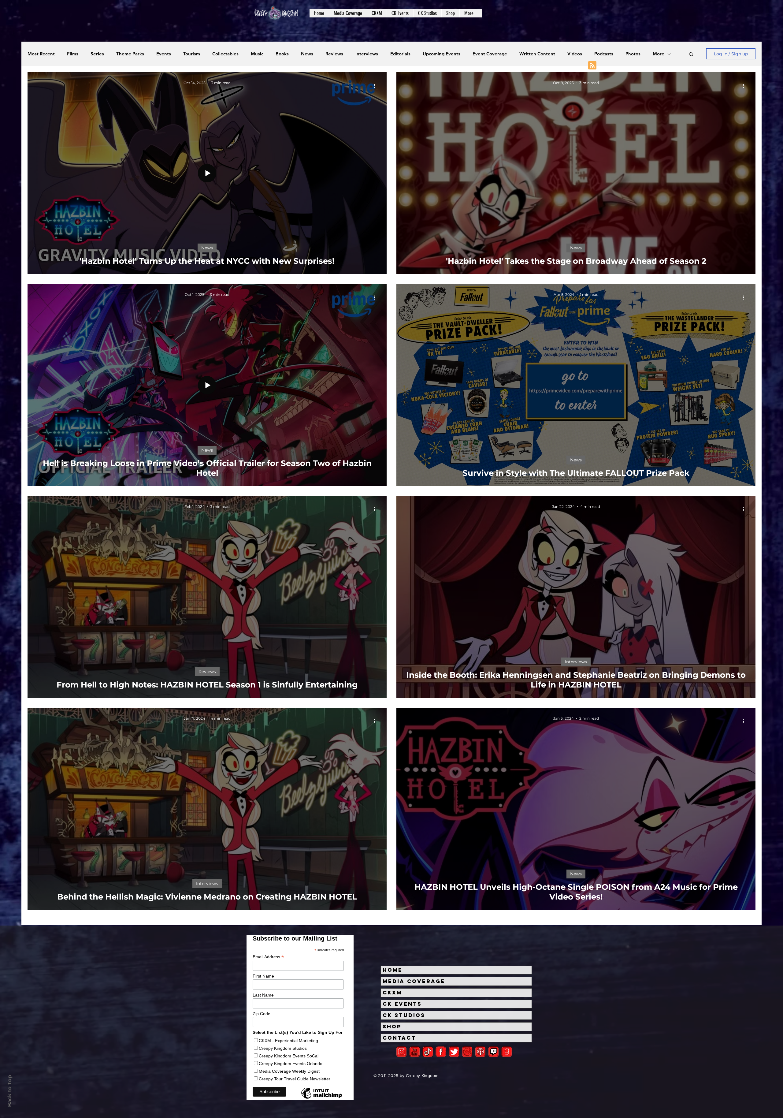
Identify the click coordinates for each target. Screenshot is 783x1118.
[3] (441, 1051)
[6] (467, 1051)
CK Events (402, 1004)
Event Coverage (490, 54)
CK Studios (404, 1015)
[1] (427, 1051)
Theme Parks (130, 54)
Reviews (334, 54)
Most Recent (41, 54)
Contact (399, 1037)
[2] (401, 1051)
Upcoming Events (441, 54)
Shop (392, 1026)
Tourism (191, 54)
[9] (506, 1051)
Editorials (400, 54)
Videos (574, 54)
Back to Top (9, 1091)
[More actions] (376, 85)
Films (72, 54)
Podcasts (603, 54)
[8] (493, 1051)
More (658, 54)
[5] (414, 1051)
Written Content (537, 54)
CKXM (392, 992)
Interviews (366, 54)
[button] (348, 13)
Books (282, 54)
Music (257, 54)
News (307, 54)
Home (393, 970)
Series (97, 54)
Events (163, 54)
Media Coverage (414, 981)
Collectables (225, 54)
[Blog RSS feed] (592, 65)
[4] (454, 1051)
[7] (480, 1051)
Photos (632, 54)
